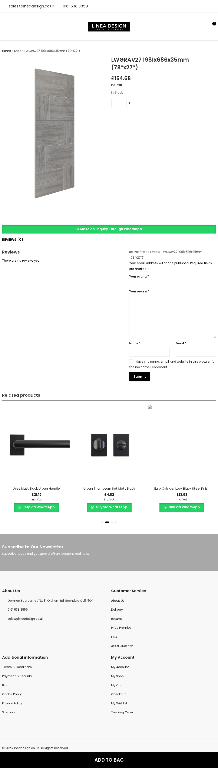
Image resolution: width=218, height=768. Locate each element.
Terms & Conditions (17, 667)
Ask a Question (122, 646)
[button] (109, 229)
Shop (18, 51)
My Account (120, 667)
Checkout (118, 694)
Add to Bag (109, 760)
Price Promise (121, 628)
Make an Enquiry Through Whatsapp (111, 229)
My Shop (117, 676)
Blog (5, 685)
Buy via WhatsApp (39, 507)
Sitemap (8, 712)
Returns (116, 619)
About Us (117, 600)
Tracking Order (122, 712)
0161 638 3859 (75, 6)
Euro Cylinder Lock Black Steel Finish (181, 488)
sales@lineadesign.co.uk (31, 6)
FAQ (114, 637)
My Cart (117, 685)
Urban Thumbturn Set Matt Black (109, 488)
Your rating (139, 276)
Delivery (117, 609)
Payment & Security (17, 676)
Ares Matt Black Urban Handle (36, 488)
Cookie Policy (12, 694)
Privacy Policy (12, 703)
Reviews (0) (12, 239)
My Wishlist (119, 703)
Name (135, 343)
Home (6, 51)
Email (181, 343)
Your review (139, 291)
